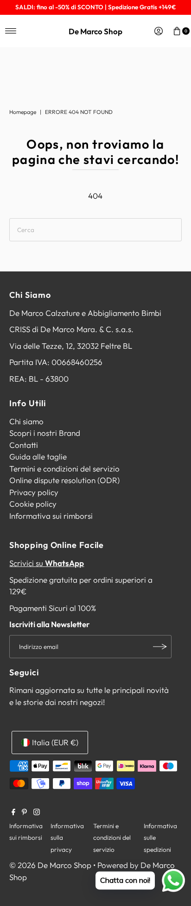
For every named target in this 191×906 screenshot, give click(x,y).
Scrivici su (46, 563)
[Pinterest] (24, 812)
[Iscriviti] (160, 646)
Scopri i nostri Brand (44, 433)
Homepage (22, 111)
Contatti (23, 445)
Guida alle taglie (38, 456)
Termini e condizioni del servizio (64, 468)
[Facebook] (13, 812)
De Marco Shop (95, 31)
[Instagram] (36, 812)
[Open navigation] (11, 31)
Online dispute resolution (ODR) (64, 480)
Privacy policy (33, 492)
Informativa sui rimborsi (51, 516)
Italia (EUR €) (55, 742)
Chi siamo (26, 421)
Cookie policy (33, 504)
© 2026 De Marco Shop (50, 865)
